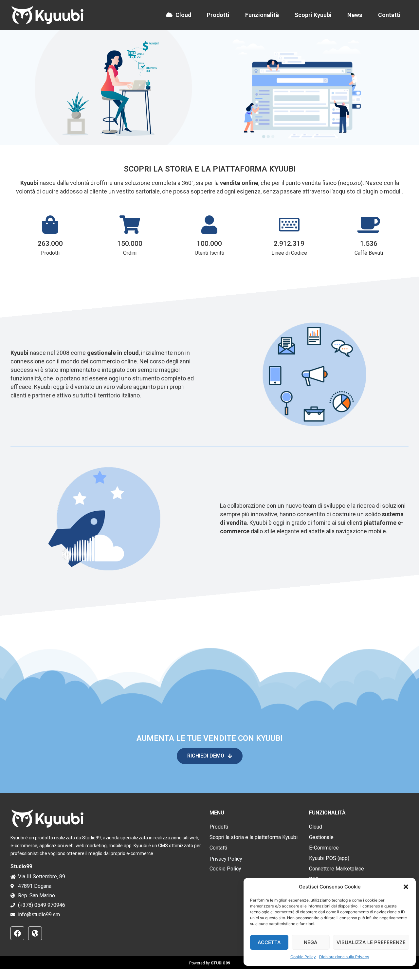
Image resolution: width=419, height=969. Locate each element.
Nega (311, 942)
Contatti (389, 14)
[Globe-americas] (35, 933)
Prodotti (218, 14)
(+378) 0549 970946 (41, 905)
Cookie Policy (303, 956)
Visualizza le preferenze (371, 942)
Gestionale (321, 837)
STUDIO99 (220, 963)
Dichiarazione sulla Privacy (344, 956)
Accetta (269, 942)
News (354, 14)
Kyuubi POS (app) (329, 858)
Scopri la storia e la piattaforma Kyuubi (254, 837)
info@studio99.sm (39, 914)
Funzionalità (262, 14)
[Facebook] (17, 933)
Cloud (183, 14)
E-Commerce (324, 848)
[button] (406, 887)
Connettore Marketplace (336, 869)
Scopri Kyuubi (313, 14)
